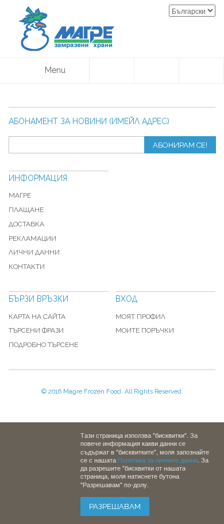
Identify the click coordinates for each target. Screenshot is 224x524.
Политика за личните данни (158, 459)
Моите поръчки (144, 330)
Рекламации (32, 238)
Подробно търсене (43, 345)
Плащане (26, 210)
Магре (20, 195)
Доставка (26, 224)
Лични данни (34, 252)
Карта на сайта (37, 317)
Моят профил (140, 317)
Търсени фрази (36, 330)
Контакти (27, 267)
